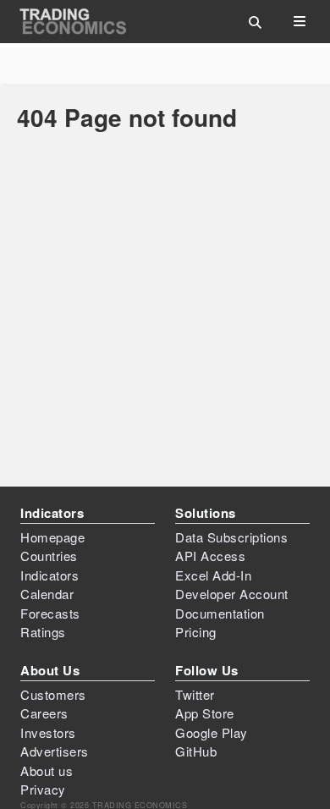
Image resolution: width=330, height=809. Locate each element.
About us (46, 770)
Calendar (47, 594)
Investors (48, 732)
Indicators (49, 575)
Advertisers (54, 751)
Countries (49, 555)
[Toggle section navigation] (299, 21)
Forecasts (50, 613)
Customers (53, 694)
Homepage (52, 537)
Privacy (43, 789)
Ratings (43, 632)
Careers (44, 713)
